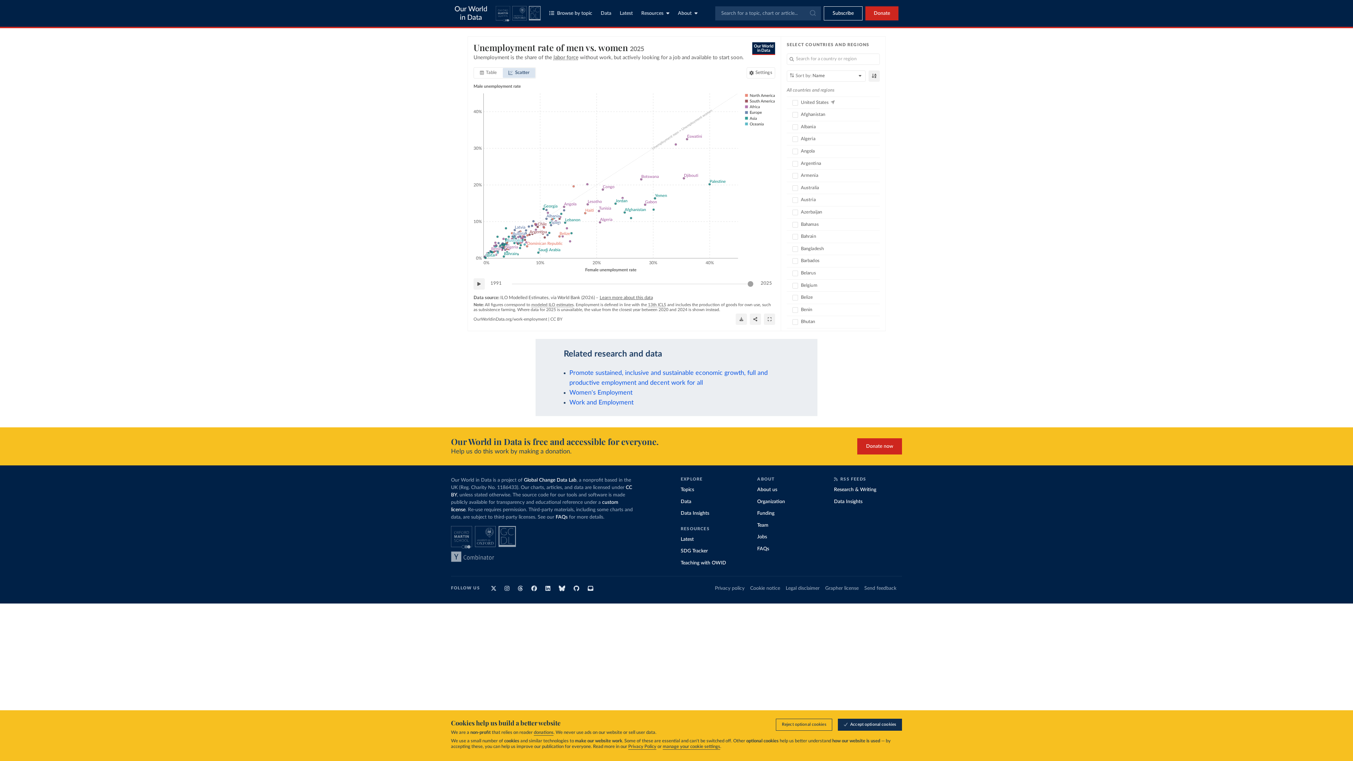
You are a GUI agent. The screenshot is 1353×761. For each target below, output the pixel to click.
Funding (765, 513)
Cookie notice (765, 588)
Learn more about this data (626, 298)
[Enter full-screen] (769, 319)
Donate (882, 13)
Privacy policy (730, 588)
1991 (496, 283)
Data (606, 13)
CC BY (556, 319)
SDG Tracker (694, 551)
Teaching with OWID (703, 563)
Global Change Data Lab (550, 480)
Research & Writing (855, 489)
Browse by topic (574, 13)
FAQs (562, 517)
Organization (771, 501)
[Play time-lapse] (479, 284)
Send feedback (880, 588)
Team (762, 525)
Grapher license (842, 588)
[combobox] (768, 13)
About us (767, 489)
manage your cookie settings (691, 746)
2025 (766, 283)
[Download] (741, 319)
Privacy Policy (642, 746)
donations (544, 732)
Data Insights (695, 513)
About (685, 13)
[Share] (755, 319)
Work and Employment (601, 403)
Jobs (762, 536)
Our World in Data (471, 13)
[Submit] (812, 13)
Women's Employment (600, 393)
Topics (687, 489)
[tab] (488, 73)
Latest (626, 13)
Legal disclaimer (803, 588)
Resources (652, 13)
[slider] (750, 284)
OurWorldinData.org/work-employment (510, 319)
